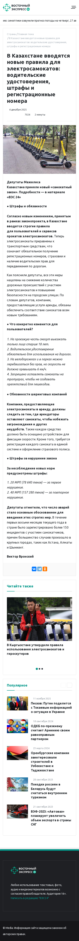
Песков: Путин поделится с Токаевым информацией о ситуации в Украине (51, 708)
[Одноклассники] (45, 569)
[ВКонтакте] (34, 569)
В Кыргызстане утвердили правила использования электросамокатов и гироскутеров (35, 649)
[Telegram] (39, 569)
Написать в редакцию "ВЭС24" (30, 898)
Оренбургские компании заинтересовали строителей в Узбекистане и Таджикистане (50, 761)
